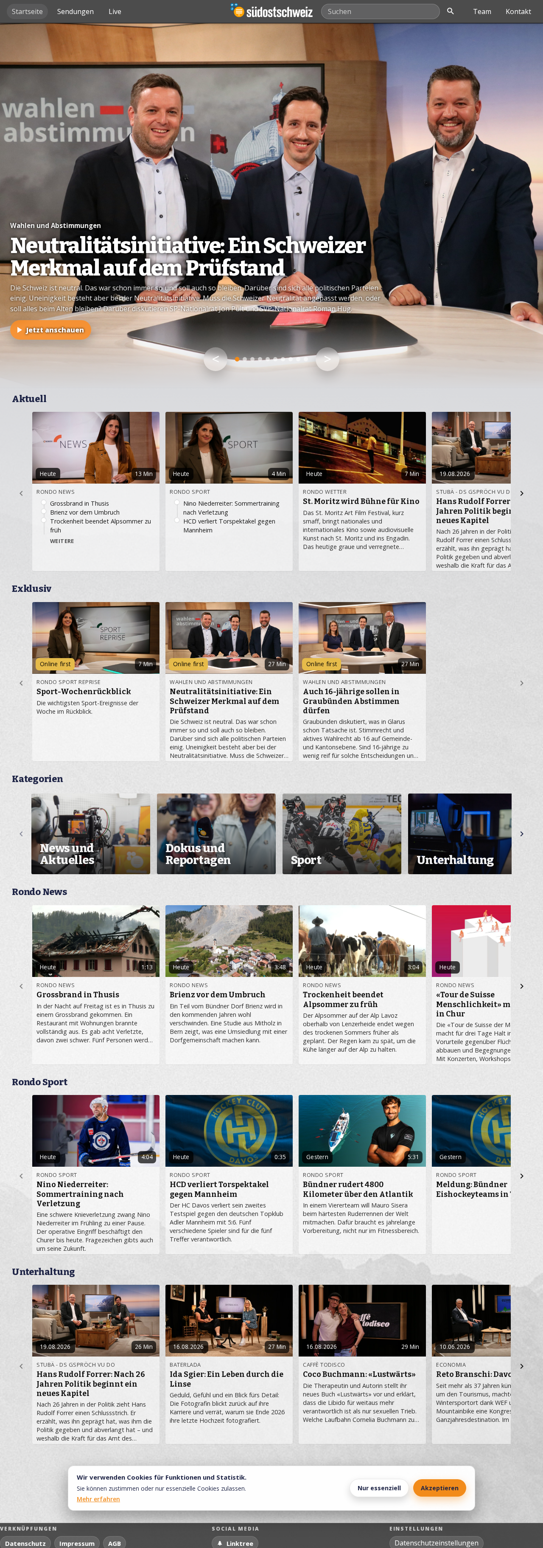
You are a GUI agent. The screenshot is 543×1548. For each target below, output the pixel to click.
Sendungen (75, 11)
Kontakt (518, 11)
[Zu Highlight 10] (306, 359)
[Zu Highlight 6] (275, 359)
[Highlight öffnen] (271, 205)
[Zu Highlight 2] (245, 359)
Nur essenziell (379, 1488)
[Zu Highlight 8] (290, 359)
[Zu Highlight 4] (260, 359)
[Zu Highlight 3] (252, 359)
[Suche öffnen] (450, 11)
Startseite (27, 11)
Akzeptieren (440, 1488)
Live (115, 11)
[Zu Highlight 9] (298, 359)
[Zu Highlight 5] (268, 359)
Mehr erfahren (98, 1499)
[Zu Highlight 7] (283, 359)
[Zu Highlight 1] (237, 359)
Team (482, 11)
